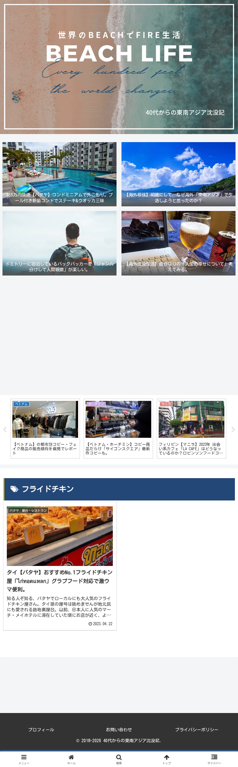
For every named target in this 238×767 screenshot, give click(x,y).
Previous (5, 430)
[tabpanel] (45, 429)
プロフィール (41, 730)
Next (233, 430)
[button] (219, 756)
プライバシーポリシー (196, 730)
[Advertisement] (119, 336)
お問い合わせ (119, 730)
